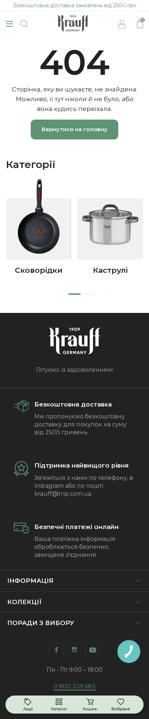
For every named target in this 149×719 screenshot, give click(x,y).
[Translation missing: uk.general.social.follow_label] (56, 650)
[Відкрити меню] (9, 24)
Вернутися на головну (74, 129)
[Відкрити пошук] (24, 24)
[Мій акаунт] (122, 24)
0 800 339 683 (74, 686)
